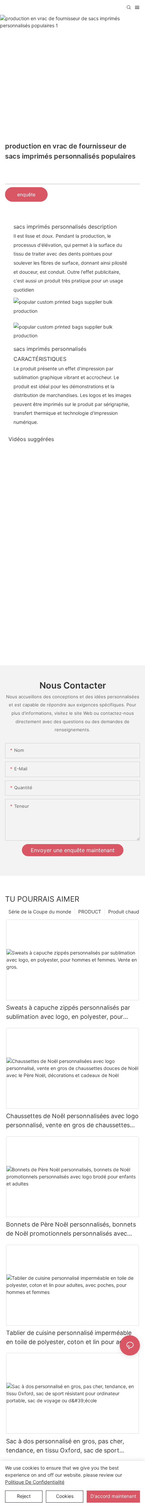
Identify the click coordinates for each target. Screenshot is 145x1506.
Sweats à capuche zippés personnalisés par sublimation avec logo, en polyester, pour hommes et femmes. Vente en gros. (68, 1012)
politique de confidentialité (34, 1482)
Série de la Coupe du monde (39, 911)
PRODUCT (89, 911)
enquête (26, 194)
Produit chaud (123, 911)
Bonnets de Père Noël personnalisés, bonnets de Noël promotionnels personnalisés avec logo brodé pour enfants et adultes (71, 1229)
